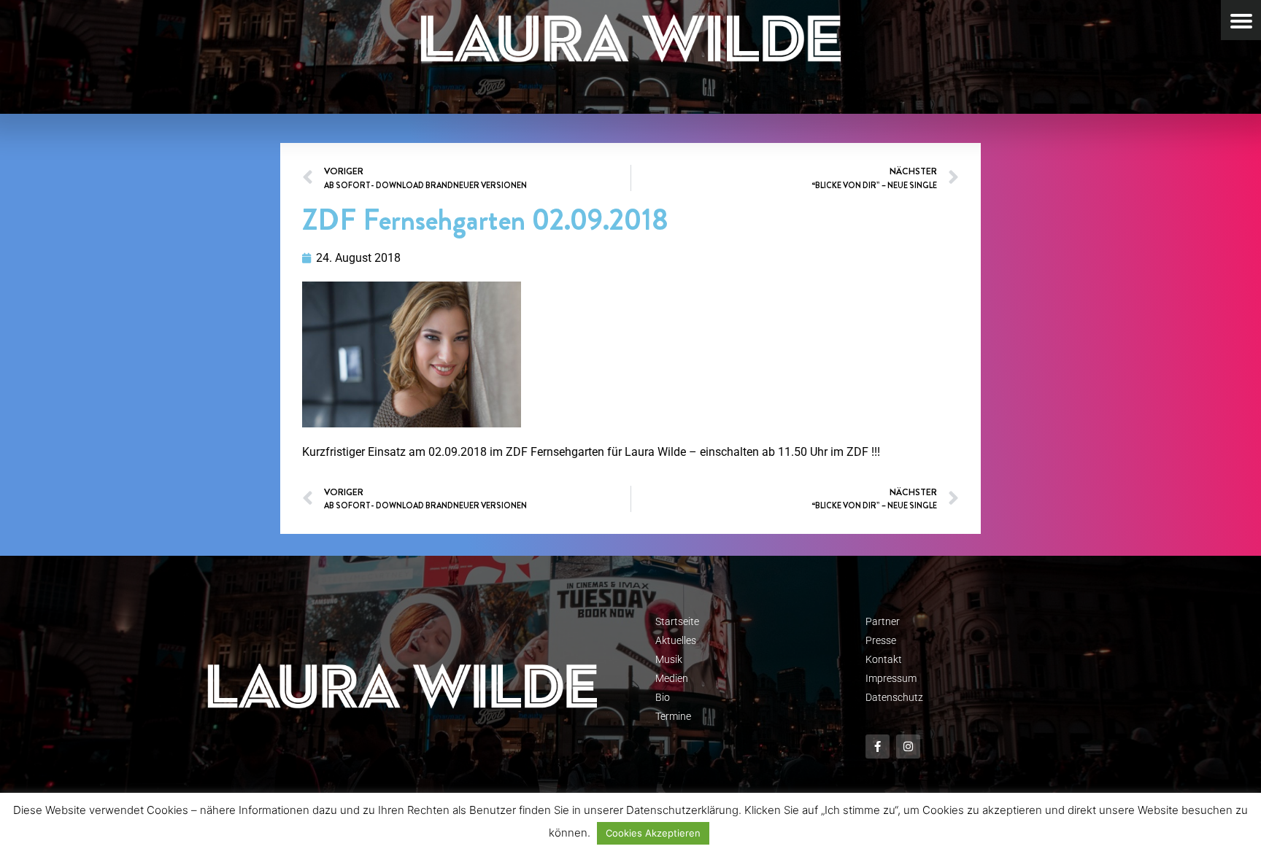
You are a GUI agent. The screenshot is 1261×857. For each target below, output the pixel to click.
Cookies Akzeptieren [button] (653, 833)
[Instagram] (908, 746)
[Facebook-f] (877, 746)
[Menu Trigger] (1241, 20)
